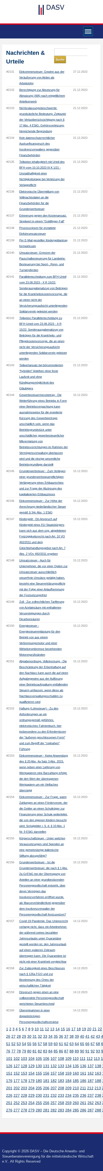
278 (24, 1110)
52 (13, 1044)
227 (16, 1095)
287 (90, 1110)
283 (61, 1110)
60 (56, 1044)
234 (68, 1095)
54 (24, 1044)
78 (19, 1051)
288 (98, 1110)
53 (19, 1044)
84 (50, 1051)
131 (46, 1066)
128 (24, 1066)
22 (100, 1029)
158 (61, 1073)
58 (45, 1044)
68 (98, 1044)
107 (53, 1058)
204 (31, 1088)
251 (9, 1103)
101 (9, 1058)
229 (31, 1095)
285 (76, 1110)
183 (61, 1081)
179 (31, 1081)
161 (83, 1073)
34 (50, 1036)
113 (97, 1058)
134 (68, 1066)
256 (46, 1103)
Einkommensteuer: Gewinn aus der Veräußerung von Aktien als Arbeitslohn (41, 77)
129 (31, 1066)
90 (82, 1051)
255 (39, 1103)
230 (39, 1095)
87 (66, 1051)
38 (71, 1036)
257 (53, 1103)
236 (83, 1095)
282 (53, 1110)
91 (87, 1051)
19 (84, 1029)
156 (46, 1073)
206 (46, 1088)
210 (76, 1088)
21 (94, 1029)
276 (9, 1110)
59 (50, 1044)
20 (89, 1029)
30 (29, 1036)
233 (61, 1095)
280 (39, 1110)
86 (61, 1051)
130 (39, 1066)
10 (37, 1029)
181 (46, 1081)
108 (61, 1058)
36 (61, 1036)
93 (98, 1051)
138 (98, 1066)
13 (52, 1029)
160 (76, 1073)
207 (53, 1088)
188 (98, 1081)
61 (61, 1044)
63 (71, 1044)
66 (87, 1044)
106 (46, 1058)
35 (56, 1036)
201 (9, 1088)
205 (39, 1088)
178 (24, 1081)
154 (31, 1073)
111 (83, 1058)
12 (47, 1029)
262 (90, 1103)
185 (76, 1081)
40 (82, 1036)
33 (45, 1036)
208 (61, 1088)
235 (76, 1095)
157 (53, 1073)
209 (68, 1088)
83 (45, 1051)
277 (16, 1110)
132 (53, 1066)
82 (40, 1051)
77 (13, 1051)
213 (98, 1088)
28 (19, 1036)
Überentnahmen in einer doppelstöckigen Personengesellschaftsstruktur (39, 1016)
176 (9, 1081)
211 (83, 1088)
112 (90, 1058)
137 (90, 1066)
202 (16, 1088)
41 (87, 1036)
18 (79, 1029)
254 (31, 1103)
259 (68, 1103)
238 (98, 1095)
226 (9, 1095)
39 (77, 1036)
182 (53, 1081)
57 (40, 1044)
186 (83, 1081)
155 (39, 1073)
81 (34, 1051)
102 (16, 1058)
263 (98, 1103)
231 (46, 1095)
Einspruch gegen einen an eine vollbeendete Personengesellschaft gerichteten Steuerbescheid (41, 998)
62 (66, 1044)
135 (76, 1066)
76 (8, 1051)
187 (90, 1081)
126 (9, 1066)
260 (76, 1103)
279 (31, 1110)
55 (29, 1044)
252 (16, 1103)
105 (39, 1058)
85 (56, 1051)
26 (8, 1036)
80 (29, 1051)
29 (24, 1036)
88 (71, 1051)
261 (83, 1103)
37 (66, 1036)
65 (82, 1044)
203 (24, 1088)
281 (46, 1110)
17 (73, 1029)
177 (16, 1081)
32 (40, 1036)
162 (90, 1073)
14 (57, 1029)
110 (76, 1058)
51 (8, 1044)
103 (24, 1058)
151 (9, 1073)
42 (93, 1036)
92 (93, 1051)
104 (31, 1058)
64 (77, 1044)
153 (24, 1073)
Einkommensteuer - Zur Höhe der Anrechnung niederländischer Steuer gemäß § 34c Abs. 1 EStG (42, 506)
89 (77, 1051)
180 (39, 1081)
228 (24, 1095)
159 (68, 1073)
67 (93, 1044)
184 (68, 1081)
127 (16, 1066)
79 (24, 1051)
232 (53, 1095)
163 (98, 1073)
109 (68, 1058)
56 (34, 1044)
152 (16, 1073)
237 (90, 1095)
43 (98, 1036)
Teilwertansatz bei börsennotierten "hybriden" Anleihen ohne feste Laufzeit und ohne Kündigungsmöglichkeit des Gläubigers (41, 377)
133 (61, 1066)
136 (83, 1066)
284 (68, 1110)
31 (34, 1036)
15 (63, 1029)
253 (24, 1103)
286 (83, 1110)
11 (42, 1029)
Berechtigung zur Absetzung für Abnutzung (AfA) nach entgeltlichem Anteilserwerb (42, 95)
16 (68, 1029)
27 (13, 1036)
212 (90, 1088)
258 (61, 1103)
